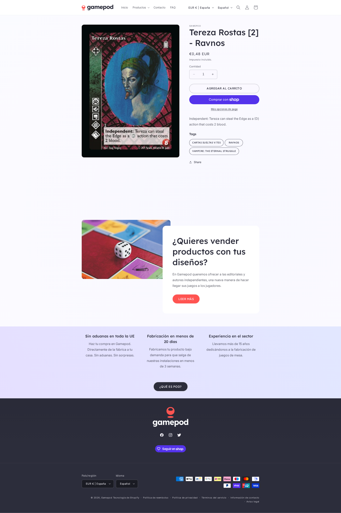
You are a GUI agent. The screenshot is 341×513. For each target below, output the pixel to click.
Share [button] (197, 162)
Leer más (186, 299)
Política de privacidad (185, 497)
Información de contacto (244, 497)
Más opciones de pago (224, 109)
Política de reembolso (156, 497)
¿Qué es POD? (170, 386)
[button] (140, 7)
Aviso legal (252, 501)
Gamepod (106, 497)
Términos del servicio (214, 497)
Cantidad (195, 66)
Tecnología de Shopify (126, 497)
